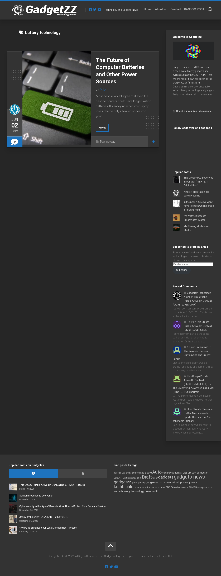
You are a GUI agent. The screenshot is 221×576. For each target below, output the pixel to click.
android (136, 472)
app (142, 472)
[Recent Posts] (33, 473)
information (168, 483)
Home (148, 9)
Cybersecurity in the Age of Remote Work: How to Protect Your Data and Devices (63, 506)
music (152, 487)
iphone (184, 482)
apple (148, 472)
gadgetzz (122, 482)
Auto (157, 472)
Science (184, 487)
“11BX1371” (194, 82)
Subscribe (181, 270)
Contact (175, 9)
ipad (176, 482)
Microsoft (144, 487)
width (155, 491)
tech (115, 492)
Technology (107, 141)
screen (193, 487)
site (198, 487)
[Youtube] (99, 9)
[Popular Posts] (82, 473)
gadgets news (189, 477)
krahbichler (124, 486)
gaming (141, 482)
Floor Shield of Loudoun (200, 409)
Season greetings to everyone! (35, 495)
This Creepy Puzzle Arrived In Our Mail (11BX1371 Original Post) (198, 181)
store (210, 487)
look (137, 487)
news (162, 487)
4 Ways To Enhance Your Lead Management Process (48, 527)
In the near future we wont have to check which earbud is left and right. (199, 206)
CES (185, 472)
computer (202, 472)
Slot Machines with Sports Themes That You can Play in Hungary (192, 417)
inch (160, 483)
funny (155, 478)
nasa (157, 487)
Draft (147, 477)
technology (124, 491)
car (180, 473)
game (134, 482)
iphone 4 (193, 483)
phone (170, 487)
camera (166, 472)
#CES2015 (118, 473)
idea (156, 482)
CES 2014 (192, 473)
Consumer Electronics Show (125, 478)
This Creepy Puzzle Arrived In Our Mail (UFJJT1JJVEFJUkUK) (192, 301)
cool (139, 478)
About (159, 9)
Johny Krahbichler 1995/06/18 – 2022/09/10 (43, 517)
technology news (141, 491)
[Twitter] (94, 9)
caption (174, 472)
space (204, 487)
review (177, 487)
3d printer (127, 473)
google (150, 482)
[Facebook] (90, 9)
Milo (103, 89)
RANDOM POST (194, 9)
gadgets (165, 477)
